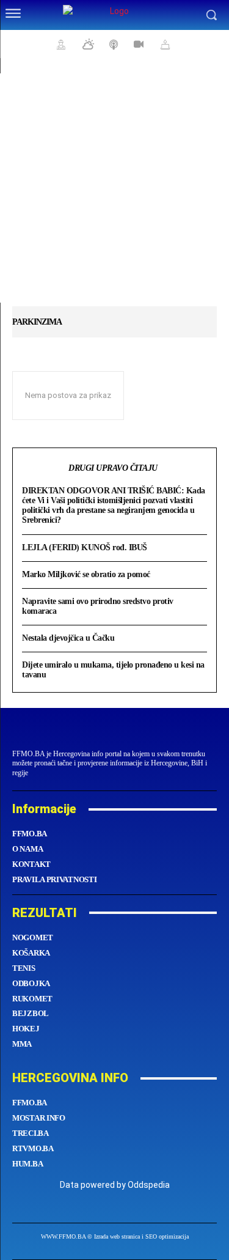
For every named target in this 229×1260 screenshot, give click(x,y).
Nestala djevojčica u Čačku (68, 638)
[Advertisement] (114, 188)
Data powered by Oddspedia (115, 1185)
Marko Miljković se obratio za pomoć (86, 574)
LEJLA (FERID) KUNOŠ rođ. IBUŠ (84, 547)
